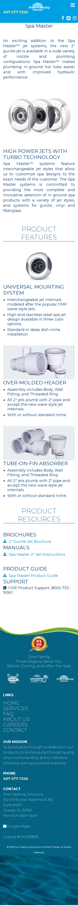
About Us (16, 719)
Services (15, 708)
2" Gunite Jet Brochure (30, 541)
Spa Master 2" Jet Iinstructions (37, 554)
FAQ (8, 713)
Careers (15, 724)
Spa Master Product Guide (33, 575)
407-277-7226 (15, 12)
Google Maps (18, 826)
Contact (15, 729)
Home (11, 702)
